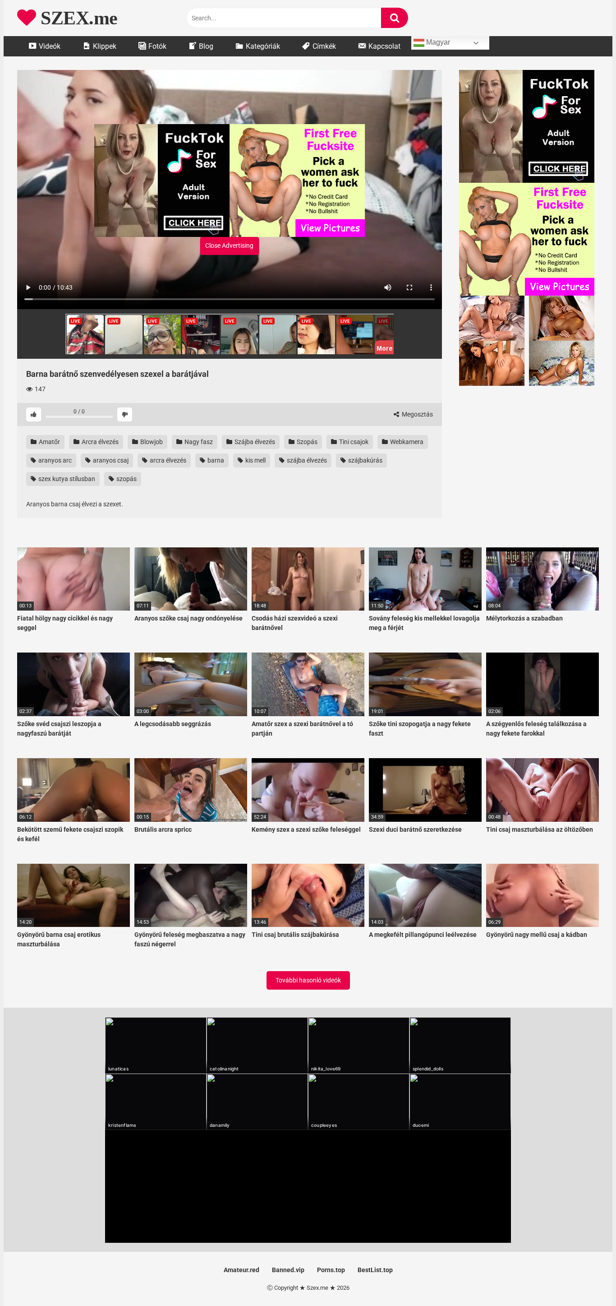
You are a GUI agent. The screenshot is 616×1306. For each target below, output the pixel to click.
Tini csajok (353, 441)
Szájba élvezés (254, 441)
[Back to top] (586, 1278)
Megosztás (416, 414)
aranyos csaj (110, 460)
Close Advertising (229, 245)
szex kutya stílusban (66, 478)
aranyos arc (54, 460)
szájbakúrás (364, 460)
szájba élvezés (306, 460)
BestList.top (375, 1270)
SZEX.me (77, 18)
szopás (126, 478)
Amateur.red (241, 1270)
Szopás (306, 441)
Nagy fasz (198, 441)
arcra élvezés (167, 460)
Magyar (437, 42)
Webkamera (406, 441)
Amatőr (48, 441)
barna (215, 460)
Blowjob (151, 441)
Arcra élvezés (99, 441)
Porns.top (331, 1270)
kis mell (255, 460)
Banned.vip (288, 1270)
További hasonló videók (308, 980)
